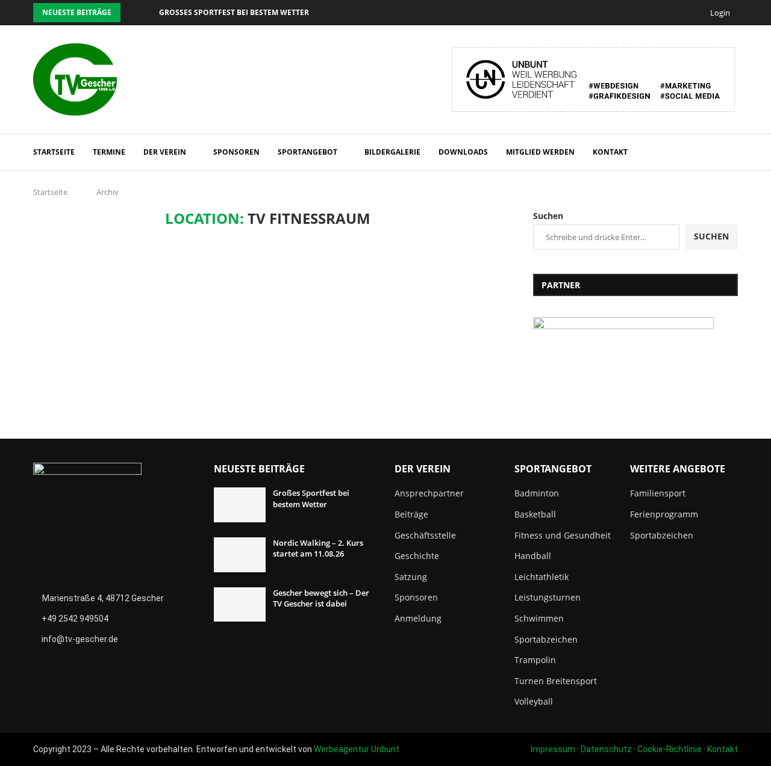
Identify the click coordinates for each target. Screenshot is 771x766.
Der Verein (164, 152)
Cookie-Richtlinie (669, 749)
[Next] (147, 12)
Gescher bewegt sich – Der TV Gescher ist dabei (321, 598)
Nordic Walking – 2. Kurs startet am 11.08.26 (318, 548)
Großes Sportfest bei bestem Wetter (234, 12)
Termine (109, 152)
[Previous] (132, 12)
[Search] (732, 152)
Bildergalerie (392, 152)
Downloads (463, 152)
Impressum (553, 749)
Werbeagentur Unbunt (356, 749)
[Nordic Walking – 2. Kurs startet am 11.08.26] (240, 554)
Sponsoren (236, 152)
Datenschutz (606, 749)
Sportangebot (307, 152)
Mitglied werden (540, 152)
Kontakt (610, 152)
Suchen (548, 215)
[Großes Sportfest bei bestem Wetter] (240, 504)
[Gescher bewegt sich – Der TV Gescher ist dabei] (240, 604)
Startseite (54, 152)
